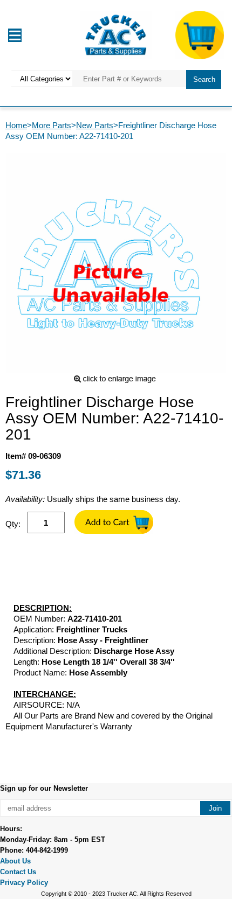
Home (16, 125)
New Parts (94, 125)
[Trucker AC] (116, 34)
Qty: (13, 523)
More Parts (51, 125)
